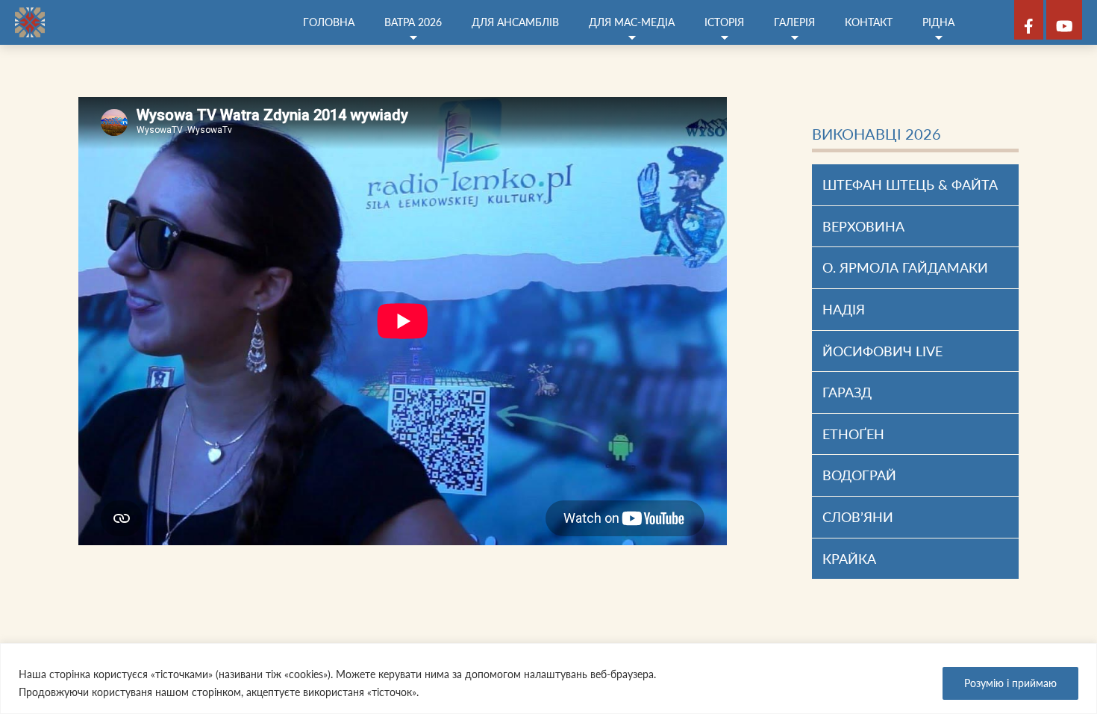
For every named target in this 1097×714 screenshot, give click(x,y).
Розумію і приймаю (1010, 683)
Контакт (869, 22)
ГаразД (847, 392)
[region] (548, 678)
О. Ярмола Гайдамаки (907, 267)
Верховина (863, 226)
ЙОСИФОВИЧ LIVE (882, 351)
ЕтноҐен (853, 434)
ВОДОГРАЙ (859, 475)
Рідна (938, 22)
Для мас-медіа (632, 22)
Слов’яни (857, 517)
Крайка (849, 558)
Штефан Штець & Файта (910, 184)
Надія (843, 309)
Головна (328, 22)
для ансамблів (515, 22)
